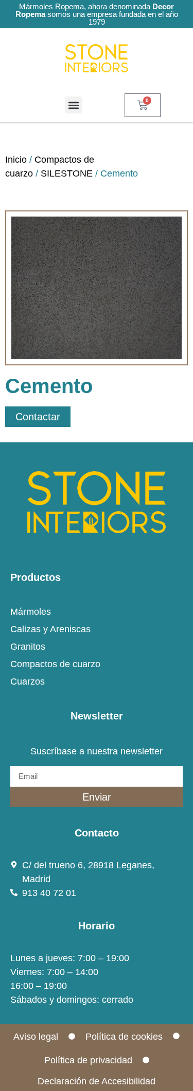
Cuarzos (27, 681)
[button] (73, 104)
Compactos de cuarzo (55, 664)
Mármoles (30, 612)
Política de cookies (124, 1036)
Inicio (16, 159)
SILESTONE (67, 173)
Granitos (27, 646)
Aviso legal (35, 1036)
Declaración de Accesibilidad (96, 1081)
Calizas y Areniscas (50, 629)
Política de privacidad (88, 1060)
